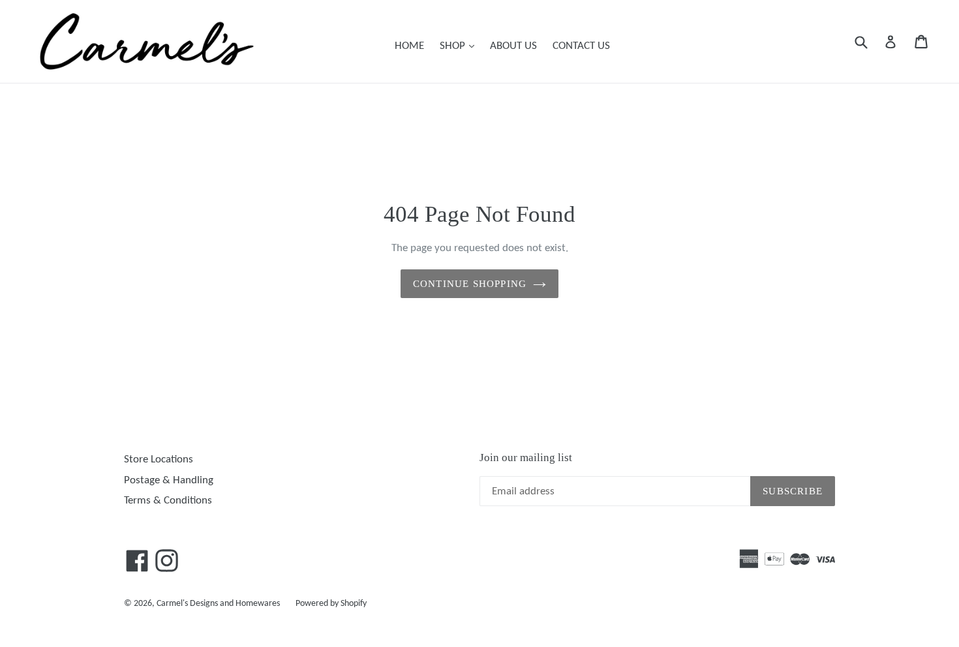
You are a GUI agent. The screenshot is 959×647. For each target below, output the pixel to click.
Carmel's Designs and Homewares (218, 604)
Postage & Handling (168, 480)
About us (513, 46)
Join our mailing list (526, 457)
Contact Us (581, 46)
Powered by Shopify (331, 604)
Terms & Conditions (168, 500)
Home (409, 46)
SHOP (460, 46)
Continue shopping (469, 283)
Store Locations (158, 459)
